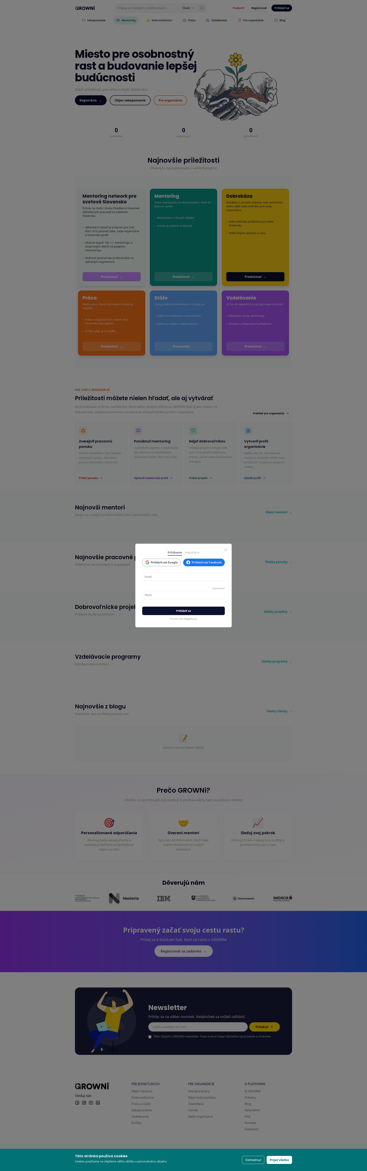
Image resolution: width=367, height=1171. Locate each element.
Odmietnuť (253, 1160)
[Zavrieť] (225, 550)
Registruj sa (190, 618)
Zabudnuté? (218, 588)
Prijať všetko (279, 1160)
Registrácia (192, 552)
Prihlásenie (175, 552)
